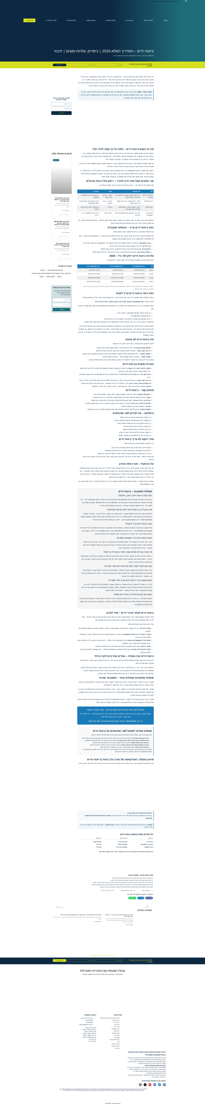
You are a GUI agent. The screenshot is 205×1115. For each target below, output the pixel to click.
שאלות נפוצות (97, 842)
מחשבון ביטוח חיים (121, 847)
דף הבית (151, 55)
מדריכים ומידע (51, 20)
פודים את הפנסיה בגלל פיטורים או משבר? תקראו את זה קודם (61, 245)
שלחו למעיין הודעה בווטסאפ (127, 852)
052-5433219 (131, 721)
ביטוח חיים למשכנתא (147, 844)
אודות (166, 20)
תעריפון (42, 276)
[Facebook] (164, 1084)
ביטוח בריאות (148, 20)
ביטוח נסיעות (71, 20)
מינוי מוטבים (109, 825)
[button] (149, 898)
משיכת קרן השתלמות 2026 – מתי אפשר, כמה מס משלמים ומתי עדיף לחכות (61, 223)
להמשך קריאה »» (129, 924)
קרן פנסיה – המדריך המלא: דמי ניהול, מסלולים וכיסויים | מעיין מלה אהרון (51, 273)
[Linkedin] (159, 1084)
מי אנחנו (43, 270)
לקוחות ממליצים (50, 276)
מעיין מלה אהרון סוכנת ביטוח (55, 270)
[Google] (154, 1084)
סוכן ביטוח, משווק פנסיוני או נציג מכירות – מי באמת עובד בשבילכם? (61, 199)
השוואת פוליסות (122, 844)
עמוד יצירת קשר (94, 721)
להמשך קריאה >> (65, 210)
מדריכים (98, 844)
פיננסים (59, 276)
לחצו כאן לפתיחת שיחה (110, 721)
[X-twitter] (145, 1084)
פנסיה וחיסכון (110, 20)
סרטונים (99, 847)
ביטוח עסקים (91, 20)
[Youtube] (149, 1084)
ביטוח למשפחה (148, 847)
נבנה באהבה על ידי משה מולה (112, 1103)
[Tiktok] (140, 1084)
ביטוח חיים (129, 20)
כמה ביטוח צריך (122, 842)
